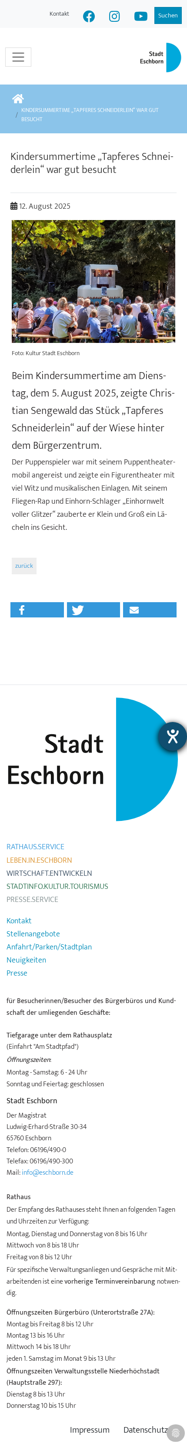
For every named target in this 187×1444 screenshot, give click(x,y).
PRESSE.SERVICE (32, 899)
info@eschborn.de (47, 1172)
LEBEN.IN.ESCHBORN (39, 860)
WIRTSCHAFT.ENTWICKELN (49, 873)
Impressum (90, 1430)
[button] (37, 609)
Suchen (168, 15)
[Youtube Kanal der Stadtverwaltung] (141, 17)
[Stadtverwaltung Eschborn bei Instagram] (114, 17)
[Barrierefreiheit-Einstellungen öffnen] (172, 736)
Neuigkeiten (26, 960)
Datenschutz (146, 1430)
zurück (24, 565)
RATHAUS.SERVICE (35, 847)
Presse (17, 973)
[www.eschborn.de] (18, 99)
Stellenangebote (33, 934)
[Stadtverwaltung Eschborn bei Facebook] (89, 17)
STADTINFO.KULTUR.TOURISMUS (57, 886)
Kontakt (59, 14)
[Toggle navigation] (18, 57)
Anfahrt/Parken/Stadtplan (49, 947)
